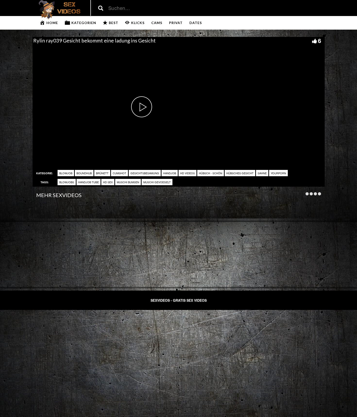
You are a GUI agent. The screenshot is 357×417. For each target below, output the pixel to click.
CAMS (156, 23)
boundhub (84, 173)
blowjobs (66, 182)
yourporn (278, 173)
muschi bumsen (128, 182)
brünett (102, 173)
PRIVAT (176, 23)
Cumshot (119, 173)
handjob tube (88, 182)
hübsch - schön (210, 173)
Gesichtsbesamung (144, 173)
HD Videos (187, 173)
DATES (195, 23)
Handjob (169, 173)
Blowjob (65, 173)
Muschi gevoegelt (157, 182)
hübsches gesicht (240, 173)
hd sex (108, 182)
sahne (262, 173)
